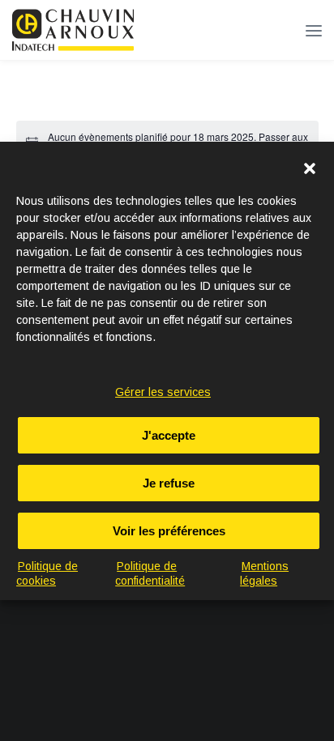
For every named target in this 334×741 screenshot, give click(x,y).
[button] (310, 168)
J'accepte (168, 435)
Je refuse (169, 483)
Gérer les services (163, 391)
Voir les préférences (169, 531)
